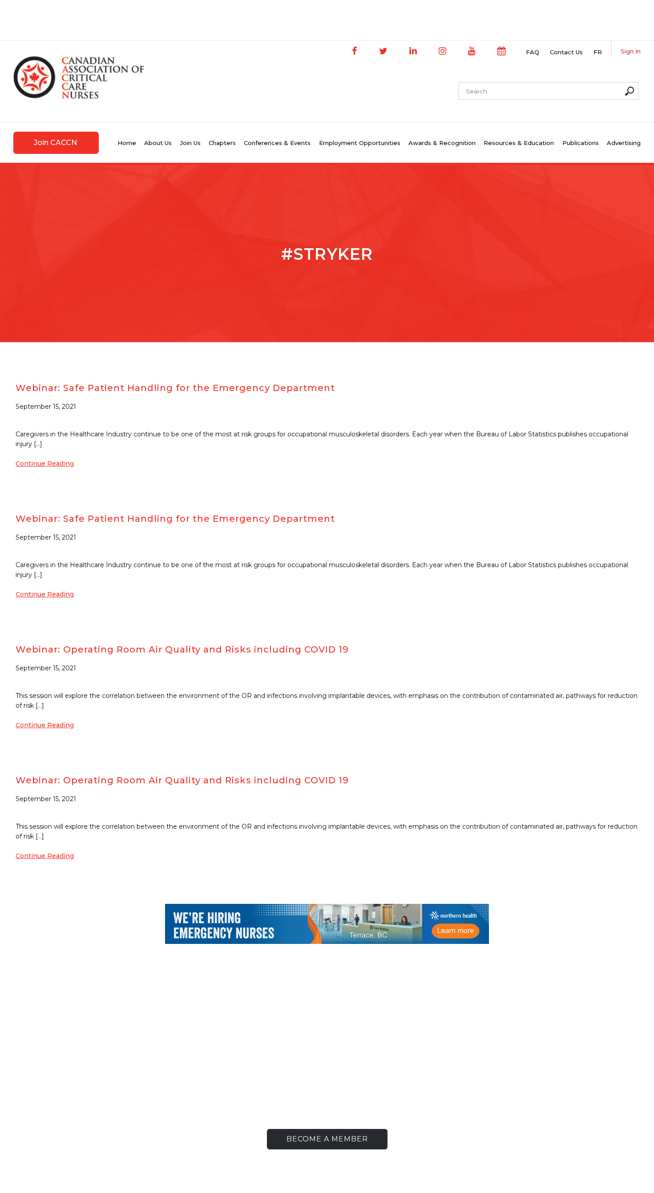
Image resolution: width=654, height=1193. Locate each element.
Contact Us (566, 52)
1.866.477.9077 (120, 1088)
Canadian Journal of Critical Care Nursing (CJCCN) (518, 1064)
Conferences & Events (277, 142)
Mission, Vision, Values (231, 1061)
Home (126, 142)
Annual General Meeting (238, 1088)
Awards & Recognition (442, 142)
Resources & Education (519, 142)
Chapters (222, 142)
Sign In (631, 51)
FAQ (532, 52)
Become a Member (327, 1139)
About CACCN (218, 1047)
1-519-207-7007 (114, 1075)
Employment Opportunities (359, 142)
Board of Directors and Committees (256, 1075)
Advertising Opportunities (506, 1082)
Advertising (624, 142)
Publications (580, 142)
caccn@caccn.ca (112, 1102)
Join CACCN (55, 142)
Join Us (190, 142)
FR (597, 52)
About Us (158, 142)
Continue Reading (45, 463)
